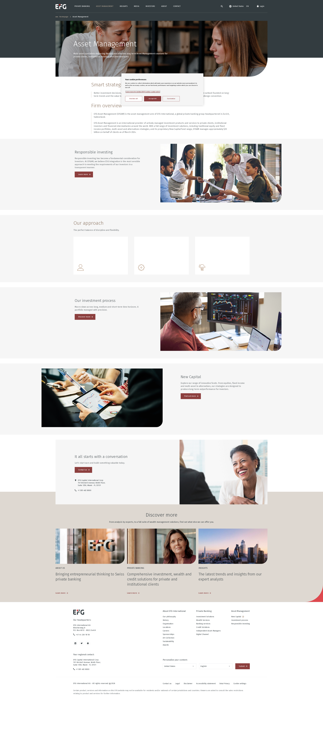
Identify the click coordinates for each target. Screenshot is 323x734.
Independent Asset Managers (208, 631)
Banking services (203, 624)
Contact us (82, 470)
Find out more (190, 396)
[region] (162, 89)
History (166, 620)
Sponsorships (168, 634)
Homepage (63, 17)
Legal (177, 683)
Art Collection (168, 638)
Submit (242, 666)
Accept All (153, 98)
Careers (166, 631)
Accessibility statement (206, 683)
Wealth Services (203, 620)
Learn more (83, 174)
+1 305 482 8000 (82, 669)
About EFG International (174, 611)
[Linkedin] (75, 643)
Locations (167, 627)
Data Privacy (224, 683)
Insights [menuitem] (124, 6)
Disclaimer (188, 683)
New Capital (236, 617)
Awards (166, 645)
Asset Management (240, 611)
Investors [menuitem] (150, 6)
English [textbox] (203, 666)
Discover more (84, 317)
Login (262, 6)
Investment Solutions (205, 617)
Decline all (133, 98)
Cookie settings (239, 683)
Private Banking (204, 611)
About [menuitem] (164, 6)
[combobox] (179, 666)
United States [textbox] (169, 666)
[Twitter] (81, 643)
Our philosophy (169, 617)
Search (222, 6)
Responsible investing (240, 624)
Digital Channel (202, 634)
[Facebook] (88, 643)
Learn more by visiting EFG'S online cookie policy (143, 92)
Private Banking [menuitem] (82, 6)
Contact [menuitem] (177, 6)
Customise (171, 98)
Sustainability (168, 641)
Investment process (239, 620)
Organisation (168, 624)
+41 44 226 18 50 (83, 635)
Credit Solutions (203, 627)
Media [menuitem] (136, 6)
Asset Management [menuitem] (104, 6)
